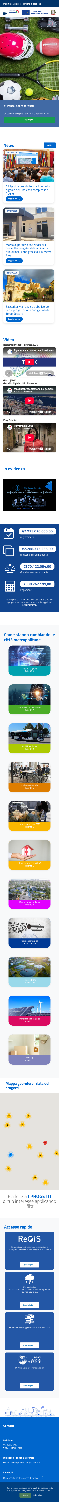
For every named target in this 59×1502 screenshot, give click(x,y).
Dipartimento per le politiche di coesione (21, 1477)
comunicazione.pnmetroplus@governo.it (21, 1462)
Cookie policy (37, 1495)
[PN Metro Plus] (14, 12)
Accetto (25, 1495)
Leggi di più (30, 119)
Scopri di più (28, 1264)
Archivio (50, 145)
